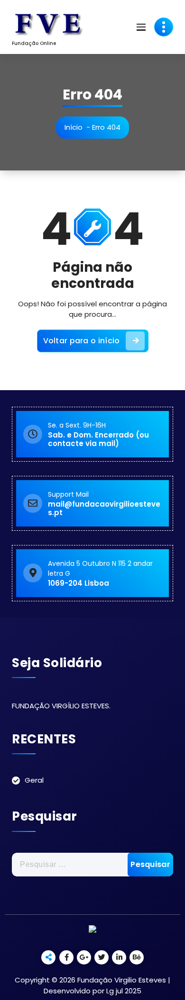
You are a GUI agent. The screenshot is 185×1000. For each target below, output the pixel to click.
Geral (34, 780)
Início (74, 127)
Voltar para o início (81, 340)
